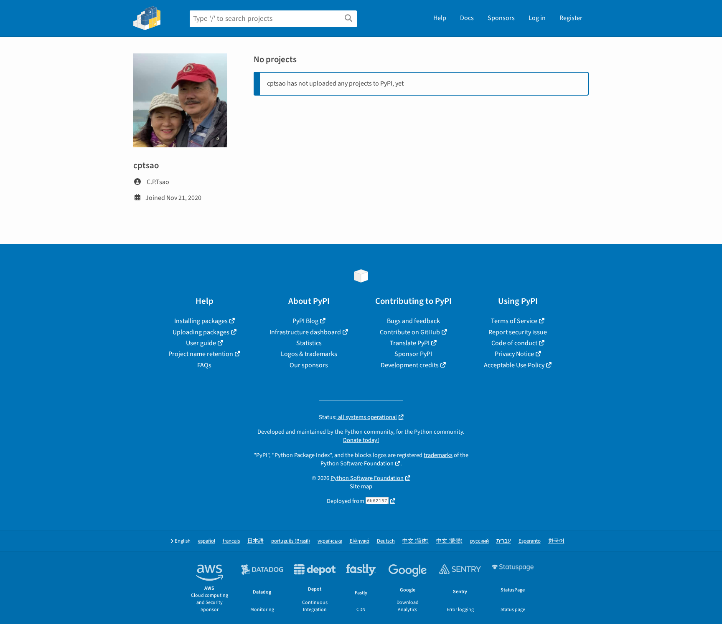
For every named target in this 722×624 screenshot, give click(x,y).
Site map (361, 486)
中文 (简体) (415, 541)
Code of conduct (514, 343)
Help (439, 18)
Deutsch (386, 541)
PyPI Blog (305, 321)
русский (479, 541)
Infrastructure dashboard (305, 332)
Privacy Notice (514, 354)
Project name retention (200, 354)
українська (330, 541)
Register (570, 18)
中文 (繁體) (449, 541)
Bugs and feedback (413, 321)
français (231, 541)
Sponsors (501, 18)
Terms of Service (514, 321)
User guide (201, 343)
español (206, 541)
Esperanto (530, 541)
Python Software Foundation (357, 463)
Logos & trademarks (309, 354)
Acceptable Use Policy (514, 365)
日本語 (255, 541)
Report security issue (517, 332)
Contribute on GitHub (410, 332)
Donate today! (361, 440)
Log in (537, 18)
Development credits (410, 365)
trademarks (438, 455)
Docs (467, 18)
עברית (503, 541)
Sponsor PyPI (413, 354)
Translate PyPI (410, 343)
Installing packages (201, 321)
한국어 (556, 541)
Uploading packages (201, 332)
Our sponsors (309, 365)
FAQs (204, 365)
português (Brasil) (290, 541)
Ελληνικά (359, 541)
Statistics (309, 343)
